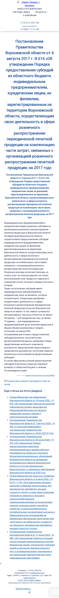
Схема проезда (29, 578)
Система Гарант (21, 12)
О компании (29, 15)
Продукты (40, 12)
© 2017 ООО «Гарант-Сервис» (29, 580)
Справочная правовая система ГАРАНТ (40, 375)
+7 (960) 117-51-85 (29, 29)
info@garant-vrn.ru (37, 573)
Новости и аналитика (29, 9)
